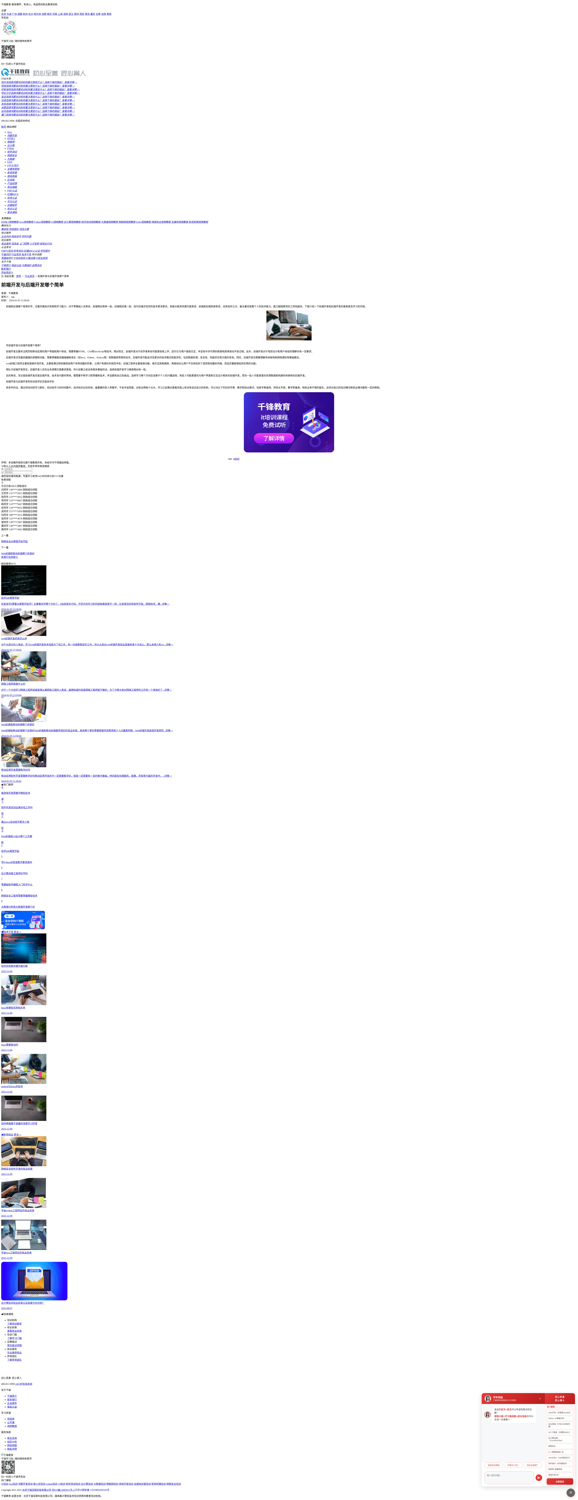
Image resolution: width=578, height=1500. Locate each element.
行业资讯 (16, 254)
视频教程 (12, 1426)
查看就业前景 (14, 1331)
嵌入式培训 (39, 1484)
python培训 (51, 1484)
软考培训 (18, 251)
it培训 (236, 459)
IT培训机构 (19, 258)
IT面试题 (30, 258)
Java (9, 132)
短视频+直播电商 (555, 1469)
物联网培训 (112, 1484)
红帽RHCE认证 (32, 251)
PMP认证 (12, 190)
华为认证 (12, 201)
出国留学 (12, 205)
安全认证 (12, 208)
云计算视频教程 (72, 222)
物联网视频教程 (126, 222)
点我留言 (560, 1482)
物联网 (10, 142)
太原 (98, 14)
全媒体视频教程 (179, 222)
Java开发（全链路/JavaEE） (560, 1413)
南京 (49, 14)
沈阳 (103, 14)
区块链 (10, 180)
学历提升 (45, 251)
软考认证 (12, 198)
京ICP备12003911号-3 (63, 1490)
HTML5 (11, 138)
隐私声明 (12, 1449)
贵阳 (109, 14)
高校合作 (16, 236)
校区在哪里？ (533, 1465)
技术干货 (26, 254)
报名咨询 (12, 1438)
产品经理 (12, 183)
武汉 (71, 14)
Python (10, 148)
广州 (14, 14)
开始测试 (6, 272)
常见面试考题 (14, 1345)
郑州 (76, 14)
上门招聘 (24, 243)
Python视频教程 (42, 222)
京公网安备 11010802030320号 (93, 1490)
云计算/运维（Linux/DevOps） (556, 1439)
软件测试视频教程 (90, 222)
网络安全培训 (173, 1484)
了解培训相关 (14, 1323)
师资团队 (14, 229)
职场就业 (8, 1134)
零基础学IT (7, 258)
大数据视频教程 (109, 222)
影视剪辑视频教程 (198, 222)
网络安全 (12, 155)
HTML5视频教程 (10, 222)
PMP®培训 (7, 251)
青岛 (87, 14)
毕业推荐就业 (14, 1352)
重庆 (92, 14)
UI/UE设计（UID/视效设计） (559, 1458)
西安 (81, 14)
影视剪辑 (12, 172)
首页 (3, 127)
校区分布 (12, 1442)
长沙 (30, 14)
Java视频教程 (26, 222)
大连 (9, 14)
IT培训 (4, 1484)
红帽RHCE (13, 194)
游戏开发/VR (553, 1475)
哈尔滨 (37, 14)
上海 (60, 14)
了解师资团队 (14, 1360)
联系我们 (6, 269)
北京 (3, 14)
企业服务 (12, 1403)
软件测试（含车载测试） (558, 1464)
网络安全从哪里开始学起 (14, 541)
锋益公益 (16, 265)
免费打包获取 (8, 557)
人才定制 (34, 243)
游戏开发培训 (126, 1484)
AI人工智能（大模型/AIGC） (559, 1432)
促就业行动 (46, 243)
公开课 (10, 1422)
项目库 (10, 1419)
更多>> (17, 932)
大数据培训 (100, 1484)
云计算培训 (87, 1484)
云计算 (10, 145)
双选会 (15, 243)
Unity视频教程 (143, 222)
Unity (9, 162)
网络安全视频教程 (161, 222)
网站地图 (12, 1445)
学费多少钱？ (513, 1465)
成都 (19, 14)
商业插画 (12, 187)
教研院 (4, 229)
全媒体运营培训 (142, 1484)
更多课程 (12, 212)
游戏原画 (12, 176)
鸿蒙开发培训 (25, 1484)
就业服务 (6, 243)
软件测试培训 (73, 1484)
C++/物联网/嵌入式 (556, 1452)
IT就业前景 (42, 258)
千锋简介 (6, 265)
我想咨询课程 (494, 1465)
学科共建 (26, 236)
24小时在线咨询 (23, 1384)
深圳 (65, 14)
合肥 (44, 14)
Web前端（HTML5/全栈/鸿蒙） (559, 1425)
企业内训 (6, 236)
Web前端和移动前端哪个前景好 (17, 553)
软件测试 (12, 152)
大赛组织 (26, 265)
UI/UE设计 (13, 165)
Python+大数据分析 (556, 1418)
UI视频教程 (57, 222)
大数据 (10, 159)
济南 (54, 14)
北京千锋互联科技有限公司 (36, 1490)
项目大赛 (24, 229)
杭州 (25, 14)
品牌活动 (37, 265)
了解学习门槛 (14, 1338)
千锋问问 (6, 254)
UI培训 (61, 1484)
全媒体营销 (13, 169)
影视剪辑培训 (158, 1484)
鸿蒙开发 (12, 135)
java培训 (13, 1484)
